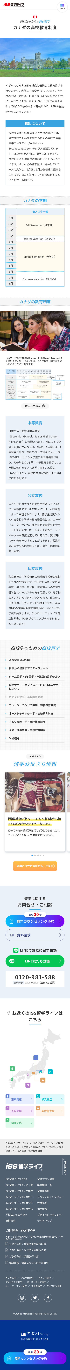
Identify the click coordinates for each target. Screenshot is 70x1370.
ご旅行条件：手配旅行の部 (24, 1256)
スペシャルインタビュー (50, 1197)
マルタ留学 (36, 1286)
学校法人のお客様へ (17, 1214)
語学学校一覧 (44, 1185)
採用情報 (42, 1208)
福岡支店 (16, 1123)
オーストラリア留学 (36, 1282)
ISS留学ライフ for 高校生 (19, 1197)
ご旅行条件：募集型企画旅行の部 (27, 1243)
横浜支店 (47, 1099)
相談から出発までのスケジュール (28, 668)
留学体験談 (43, 1191)
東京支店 (16, 1099)
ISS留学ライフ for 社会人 (19, 1208)
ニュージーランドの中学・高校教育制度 (32, 705)
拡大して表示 (33, 406)
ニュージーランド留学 (16, 1286)
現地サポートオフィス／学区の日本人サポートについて (36, 686)
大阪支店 (16, 1111)
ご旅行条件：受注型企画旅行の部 (27, 1250)
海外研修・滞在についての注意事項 (28, 1262)
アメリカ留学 (27, 1278)
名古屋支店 (48, 1111)
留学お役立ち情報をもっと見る (35, 866)
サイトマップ (44, 1220)
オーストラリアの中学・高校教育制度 (31, 713)
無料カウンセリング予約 (35, 921)
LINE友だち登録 (37, 961)
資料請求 (24, 935)
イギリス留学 (44, 1278)
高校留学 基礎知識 (19, 660)
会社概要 (42, 1202)
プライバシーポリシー (49, 1214)
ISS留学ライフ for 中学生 (19, 1191)
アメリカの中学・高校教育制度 (27, 722)
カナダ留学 (11, 1278)
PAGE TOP (65, 1167)
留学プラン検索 (45, 1179)
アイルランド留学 (14, 1282)
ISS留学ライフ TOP (16, 1179)
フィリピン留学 (54, 1286)
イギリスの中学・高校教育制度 (27, 730)
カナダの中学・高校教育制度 (26, 697)
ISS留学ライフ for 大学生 (19, 1202)
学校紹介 (14, 738)
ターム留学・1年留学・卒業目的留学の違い (34, 676)
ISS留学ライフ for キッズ (19, 1185)
